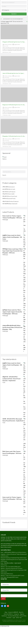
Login (13, 617)
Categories (16, 614)
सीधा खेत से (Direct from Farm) (9, 196)
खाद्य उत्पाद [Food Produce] (8, 191)
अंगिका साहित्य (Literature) (8, 187)
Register (22, 614)
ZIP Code (3, 592)
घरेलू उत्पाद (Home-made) (8, 194)
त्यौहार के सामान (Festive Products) (10, 201)
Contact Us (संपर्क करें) (13, 612)
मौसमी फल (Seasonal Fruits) (8, 198)
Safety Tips (19, 617)
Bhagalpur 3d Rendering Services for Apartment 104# (14, 559)
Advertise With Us (8, 614)
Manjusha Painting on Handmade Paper (10, 557)
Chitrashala (3, 573)
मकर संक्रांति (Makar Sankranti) (9, 203)
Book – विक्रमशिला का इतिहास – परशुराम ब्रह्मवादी (11, 563)
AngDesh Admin (17, 44)
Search (14, 13)
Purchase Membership (13, 615)
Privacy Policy (23, 615)
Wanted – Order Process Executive (9, 575)
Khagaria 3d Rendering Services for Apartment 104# (13, 570)
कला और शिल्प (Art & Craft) (8, 189)
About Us (21, 612)
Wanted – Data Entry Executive (8, 568)
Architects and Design (8, 44)
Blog (6, 612)
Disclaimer (9, 617)
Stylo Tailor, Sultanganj (6, 577)
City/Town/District (5, 581)
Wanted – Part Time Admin (7, 566)
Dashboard (4, 615)
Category (3, 586)
